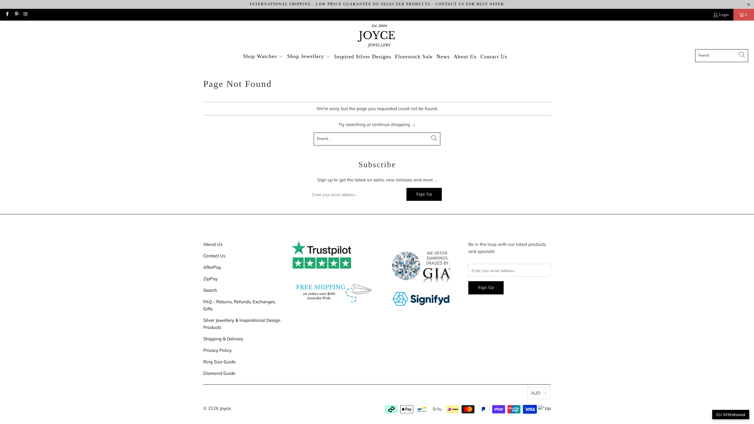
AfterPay (212, 267)
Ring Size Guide (219, 362)
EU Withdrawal (730, 414)
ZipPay (210, 278)
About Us (212, 244)
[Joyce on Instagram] (25, 15)
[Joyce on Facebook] (6, 15)
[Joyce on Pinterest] (16, 15)
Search (210, 290)
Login (724, 15)
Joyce (225, 408)
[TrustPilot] (321, 267)
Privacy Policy (217, 350)
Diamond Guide (219, 373)
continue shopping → (394, 124)
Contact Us (214, 256)
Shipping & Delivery (223, 339)
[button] (263, 56)
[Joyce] (377, 36)
